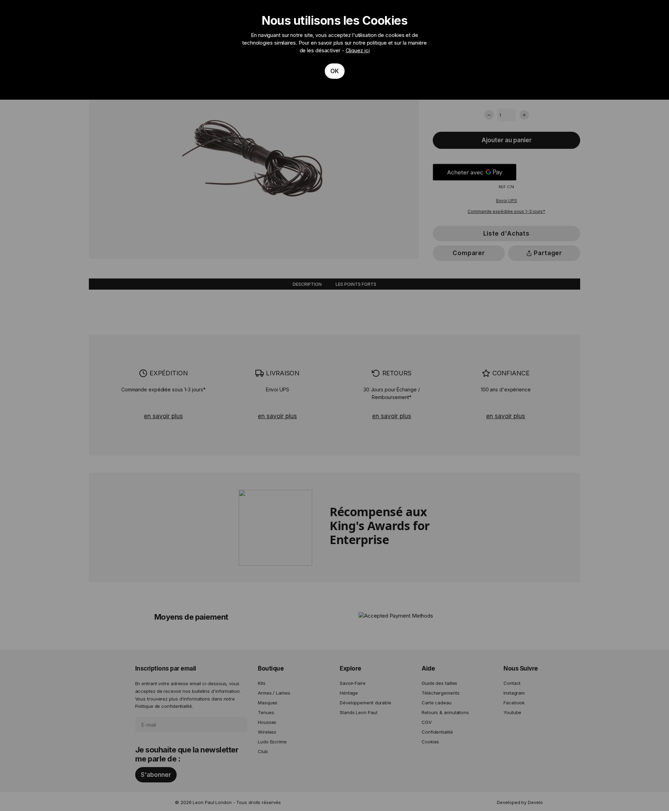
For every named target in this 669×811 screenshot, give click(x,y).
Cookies (430, 741)
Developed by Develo (520, 802)
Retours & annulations (445, 712)
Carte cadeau (437, 702)
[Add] (524, 115)
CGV (427, 722)
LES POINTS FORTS (356, 284)
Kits (262, 683)
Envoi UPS (506, 200)
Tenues (266, 712)
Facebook (514, 702)
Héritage (349, 693)
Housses (267, 722)
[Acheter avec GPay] (474, 172)
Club (263, 751)
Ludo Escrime (272, 741)
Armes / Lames (274, 693)
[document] (334, 50)
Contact (512, 683)
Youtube (512, 712)
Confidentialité (437, 732)
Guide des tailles (439, 683)
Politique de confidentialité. (164, 706)
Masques (267, 702)
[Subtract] (489, 115)
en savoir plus (163, 416)
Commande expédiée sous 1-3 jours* (506, 211)
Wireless (267, 732)
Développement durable (365, 702)
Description (307, 284)
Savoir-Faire (353, 683)
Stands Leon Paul (358, 712)
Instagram (514, 693)
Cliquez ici (358, 50)
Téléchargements (441, 693)
